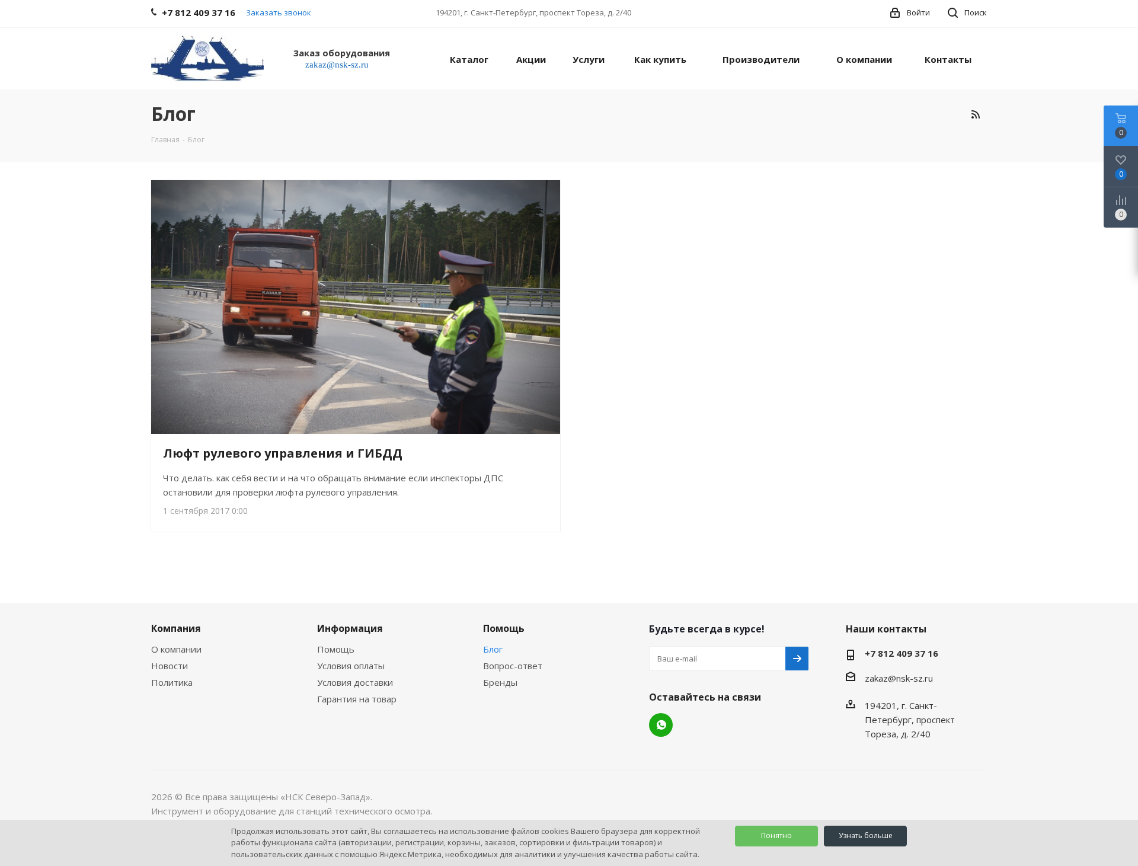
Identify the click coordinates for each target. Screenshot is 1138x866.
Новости (169, 666)
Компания (176, 628)
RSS (975, 114)
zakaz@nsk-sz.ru (899, 678)
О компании (176, 649)
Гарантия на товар (357, 699)
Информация (350, 628)
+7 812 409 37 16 (901, 653)
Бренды (500, 682)
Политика (172, 682)
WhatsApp (661, 725)
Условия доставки (355, 682)
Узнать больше (866, 835)
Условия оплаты (351, 666)
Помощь (335, 649)
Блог (493, 649)
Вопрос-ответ (512, 666)
